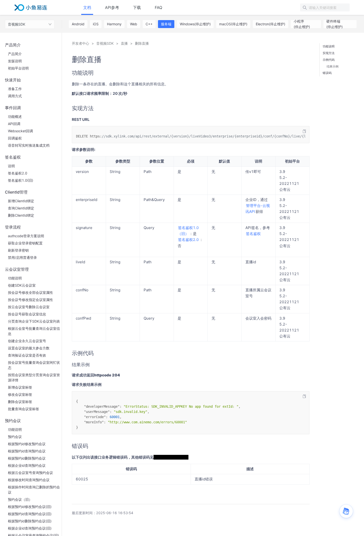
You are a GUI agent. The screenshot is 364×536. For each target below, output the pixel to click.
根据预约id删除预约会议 (27, 458)
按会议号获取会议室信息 (27, 314)
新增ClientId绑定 (21, 201)
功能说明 (15, 278)
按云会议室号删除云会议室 (29, 307)
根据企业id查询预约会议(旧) (30, 528)
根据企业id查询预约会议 (27, 465)
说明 (11, 166)
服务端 (166, 24)
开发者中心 (80, 43)
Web (133, 24)
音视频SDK (16, 24)
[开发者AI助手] (346, 511)
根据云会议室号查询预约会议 (30, 472)
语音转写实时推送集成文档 (29, 145)
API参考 (112, 7)
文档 (87, 7)
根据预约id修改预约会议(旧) (30, 506)
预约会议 (15, 437)
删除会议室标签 (20, 402)
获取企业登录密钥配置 (25, 243)
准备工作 (15, 89)
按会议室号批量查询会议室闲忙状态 (34, 365)
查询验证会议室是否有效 (27, 355)
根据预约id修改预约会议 (27, 444)
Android (78, 24)
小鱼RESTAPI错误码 (171, 457)
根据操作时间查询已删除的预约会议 (34, 489)
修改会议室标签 (20, 394)
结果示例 (332, 66)
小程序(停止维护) (302, 24)
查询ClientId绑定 (21, 208)
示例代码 (329, 60)
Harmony (114, 24)
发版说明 (15, 61)
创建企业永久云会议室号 (27, 341)
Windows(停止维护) (195, 24)
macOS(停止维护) (233, 24)
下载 (137, 7)
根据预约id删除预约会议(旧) (30, 521)
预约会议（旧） (20, 499)
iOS (96, 24)
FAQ (158, 7)
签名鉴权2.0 (17, 173)
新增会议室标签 (20, 387)
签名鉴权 (253, 233)
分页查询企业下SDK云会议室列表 (34, 321)
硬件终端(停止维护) (334, 24)
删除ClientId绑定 (21, 215)
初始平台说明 (18, 68)
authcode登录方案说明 (26, 236)
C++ (149, 24)
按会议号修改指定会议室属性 (30, 300)
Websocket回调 (20, 131)
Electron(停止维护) (270, 24)
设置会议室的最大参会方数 (29, 348)
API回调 (14, 124)
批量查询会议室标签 (23, 409)
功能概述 (15, 116)
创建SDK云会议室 (22, 285)
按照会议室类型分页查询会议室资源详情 (34, 377)
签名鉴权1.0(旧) (20, 180)
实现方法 (329, 53)
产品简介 (15, 54)
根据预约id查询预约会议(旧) (30, 514)
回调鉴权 (15, 138)
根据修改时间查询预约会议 (29, 480)
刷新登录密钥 (18, 250)
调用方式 (15, 96)
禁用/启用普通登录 (22, 257)
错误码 (327, 73)
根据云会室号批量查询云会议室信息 (34, 331)
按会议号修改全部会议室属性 (30, 292)
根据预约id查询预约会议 (27, 451)
